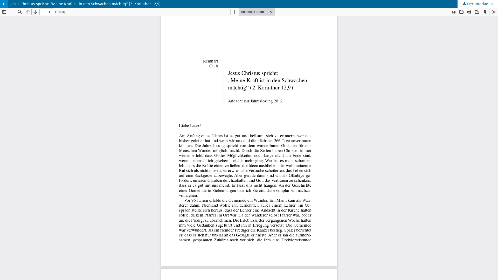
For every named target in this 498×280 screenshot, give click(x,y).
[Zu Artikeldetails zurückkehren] (4, 4)
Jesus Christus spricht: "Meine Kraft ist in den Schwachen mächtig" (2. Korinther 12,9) (85, 3)
